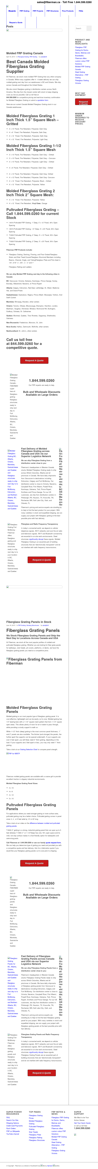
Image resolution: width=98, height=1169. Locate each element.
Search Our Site (12, 1120)
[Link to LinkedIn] (82, 1165)
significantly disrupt (36, 539)
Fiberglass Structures (37, 1140)
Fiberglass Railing (35, 1137)
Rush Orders (11, 1128)
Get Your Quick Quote (82, 1123)
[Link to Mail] (90, 1165)
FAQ (8, 1117)
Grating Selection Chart (28, 749)
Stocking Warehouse (32, 625)
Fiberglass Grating (23, 57)
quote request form (53, 842)
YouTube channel (12, 1134)
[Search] (31, 22)
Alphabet (50, 1166)
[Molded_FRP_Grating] (34, 602)
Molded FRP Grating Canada (24, 53)
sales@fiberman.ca (48, 2)
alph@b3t (44, 57)
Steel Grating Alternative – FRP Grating (81, 75)
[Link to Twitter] (86, 1165)
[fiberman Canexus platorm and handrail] (34, 39)
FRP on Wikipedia (13, 1131)
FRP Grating (33, 57)
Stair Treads (33, 1132)
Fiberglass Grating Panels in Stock (28, 622)
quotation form (43, 100)
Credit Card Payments (14, 1125)
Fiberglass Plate (35, 1134)
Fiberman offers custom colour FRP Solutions (82, 61)
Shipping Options (12, 1123)
